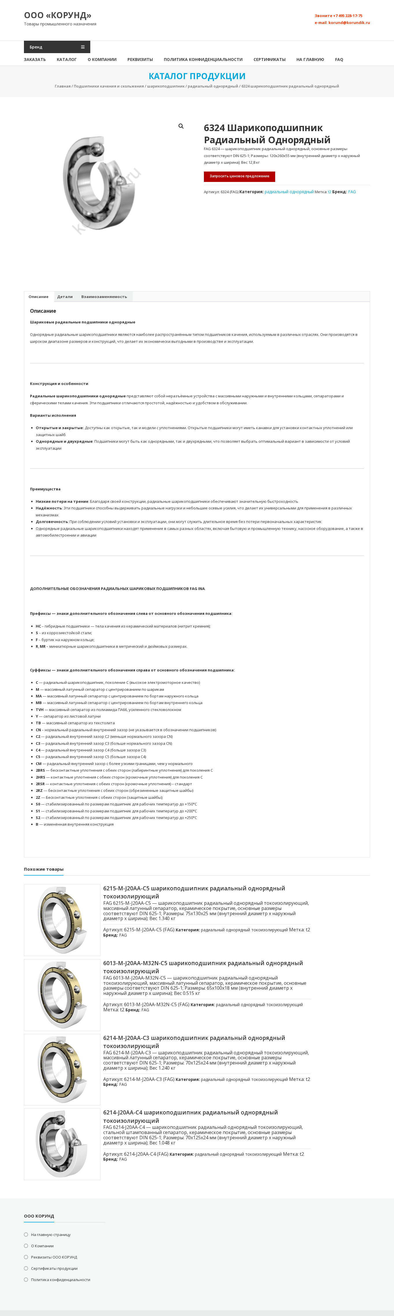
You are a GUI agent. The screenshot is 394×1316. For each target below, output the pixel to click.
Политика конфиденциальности (203, 59)
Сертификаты (270, 59)
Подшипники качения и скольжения (109, 86)
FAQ (339, 59)
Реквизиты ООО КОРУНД (54, 1257)
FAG (352, 191)
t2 (329, 191)
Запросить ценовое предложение (239, 176)
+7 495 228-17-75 (347, 15)
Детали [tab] (65, 296)
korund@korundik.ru (349, 22)
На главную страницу (51, 1234)
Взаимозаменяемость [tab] (104, 296)
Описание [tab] (38, 296)
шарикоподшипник (166, 86)
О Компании (102, 59)
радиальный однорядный (213, 86)
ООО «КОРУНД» (57, 15)
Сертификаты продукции (54, 1268)
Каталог (67, 59)
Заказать (35, 59)
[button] (181, 126)
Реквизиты (140, 59)
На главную (310, 59)
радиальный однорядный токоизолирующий (244, 929)
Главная (63, 86)
